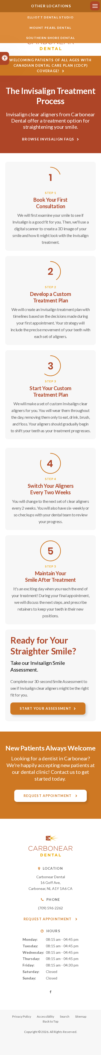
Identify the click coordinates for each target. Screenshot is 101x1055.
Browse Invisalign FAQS (48, 139)
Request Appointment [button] (48, 796)
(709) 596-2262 (50, 908)
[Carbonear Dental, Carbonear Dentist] (50, 855)
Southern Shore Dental (50, 38)
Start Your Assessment (45, 708)
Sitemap (80, 1016)
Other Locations (50, 6)
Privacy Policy (21, 1016)
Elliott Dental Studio (50, 17)
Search (64, 1016)
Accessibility (45, 1016)
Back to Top (50, 1021)
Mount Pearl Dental (50, 28)
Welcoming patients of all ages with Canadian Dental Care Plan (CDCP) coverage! (50, 65)
